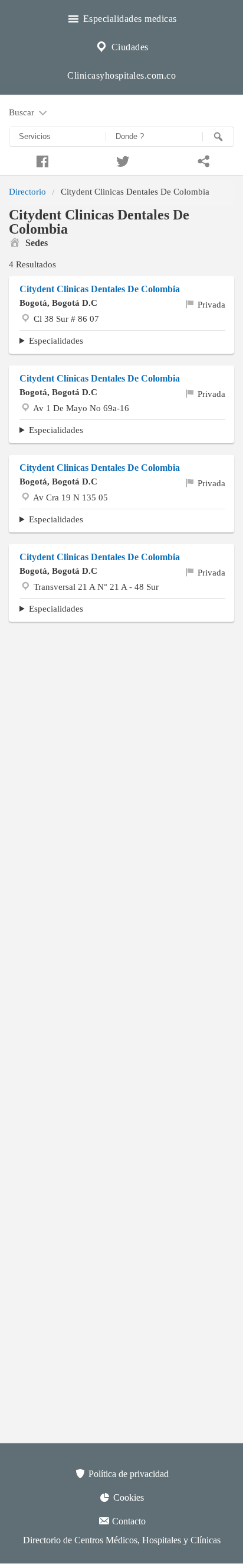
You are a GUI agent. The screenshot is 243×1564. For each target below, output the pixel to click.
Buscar (23, 112)
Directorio (27, 191)
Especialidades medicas (128, 19)
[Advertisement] (121, 762)
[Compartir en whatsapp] (202, 160)
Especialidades (56, 340)
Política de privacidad (127, 1474)
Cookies (127, 1497)
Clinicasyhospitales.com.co (121, 75)
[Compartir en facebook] (40, 160)
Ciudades (129, 47)
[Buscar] (218, 137)
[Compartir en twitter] (121, 160)
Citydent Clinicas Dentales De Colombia (99, 289)
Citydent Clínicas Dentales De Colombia (99, 378)
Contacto (128, 1521)
